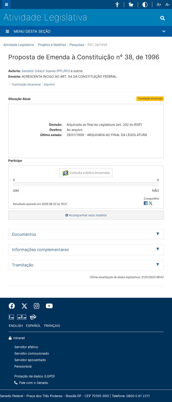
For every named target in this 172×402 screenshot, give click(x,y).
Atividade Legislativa (45, 17)
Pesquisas (76, 45)
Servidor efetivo (26, 347)
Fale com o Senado (33, 383)
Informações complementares (40, 249)
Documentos (24, 234)
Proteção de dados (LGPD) (34, 376)
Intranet (19, 338)
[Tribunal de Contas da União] (32, 317)
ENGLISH (16, 326)
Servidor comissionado (31, 353)
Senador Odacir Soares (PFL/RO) (46, 71)
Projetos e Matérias (52, 45)
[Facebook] (13, 306)
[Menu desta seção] (7, 31)
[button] (117, 4)
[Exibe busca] (163, 18)
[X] (150, 203)
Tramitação (22, 265)
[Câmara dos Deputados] (12, 317)
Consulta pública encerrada (89, 172)
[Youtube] (48, 306)
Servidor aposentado (30, 360)
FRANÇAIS (52, 326)
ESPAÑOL (33, 326)
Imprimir (49, 84)
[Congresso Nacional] (21, 317)
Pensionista (23, 366)
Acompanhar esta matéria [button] (87, 215)
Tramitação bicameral (26, 84)
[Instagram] (37, 306)
